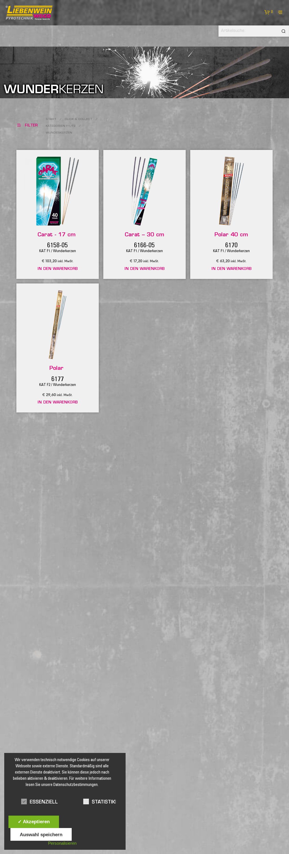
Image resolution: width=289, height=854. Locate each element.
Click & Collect (78, 119)
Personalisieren (62, 843)
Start (51, 119)
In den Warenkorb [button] (58, 269)
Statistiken (107, 802)
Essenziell (44, 802)
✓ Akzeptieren (34, 821)
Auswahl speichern (41, 834)
